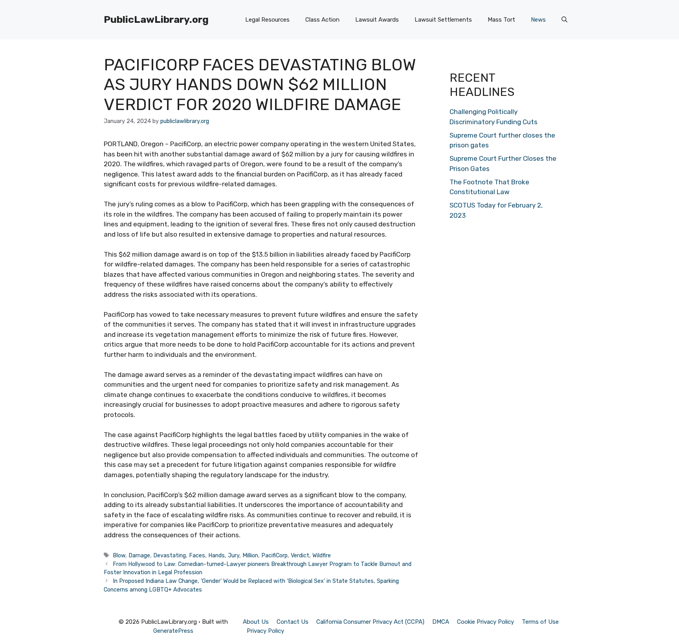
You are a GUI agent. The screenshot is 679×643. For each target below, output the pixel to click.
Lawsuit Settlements (443, 19)
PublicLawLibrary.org (156, 19)
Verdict (300, 555)
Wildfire (321, 555)
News (538, 19)
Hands (216, 555)
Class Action (322, 19)
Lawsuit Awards (377, 19)
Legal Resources (267, 19)
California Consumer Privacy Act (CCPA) (370, 621)
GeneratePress (173, 630)
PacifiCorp (274, 555)
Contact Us (292, 621)
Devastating (169, 555)
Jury (233, 555)
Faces (197, 555)
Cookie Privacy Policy (485, 621)
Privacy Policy (265, 630)
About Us (256, 621)
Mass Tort (501, 19)
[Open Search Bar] (564, 19)
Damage (139, 555)
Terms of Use (540, 621)
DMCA (440, 621)
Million (250, 555)
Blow (119, 555)
